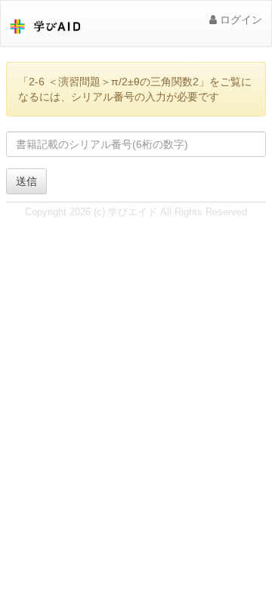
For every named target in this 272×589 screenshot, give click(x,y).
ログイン (239, 20)
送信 (26, 181)
